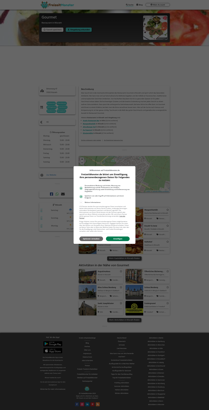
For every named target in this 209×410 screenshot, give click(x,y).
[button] (104, 202)
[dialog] (104, 205)
